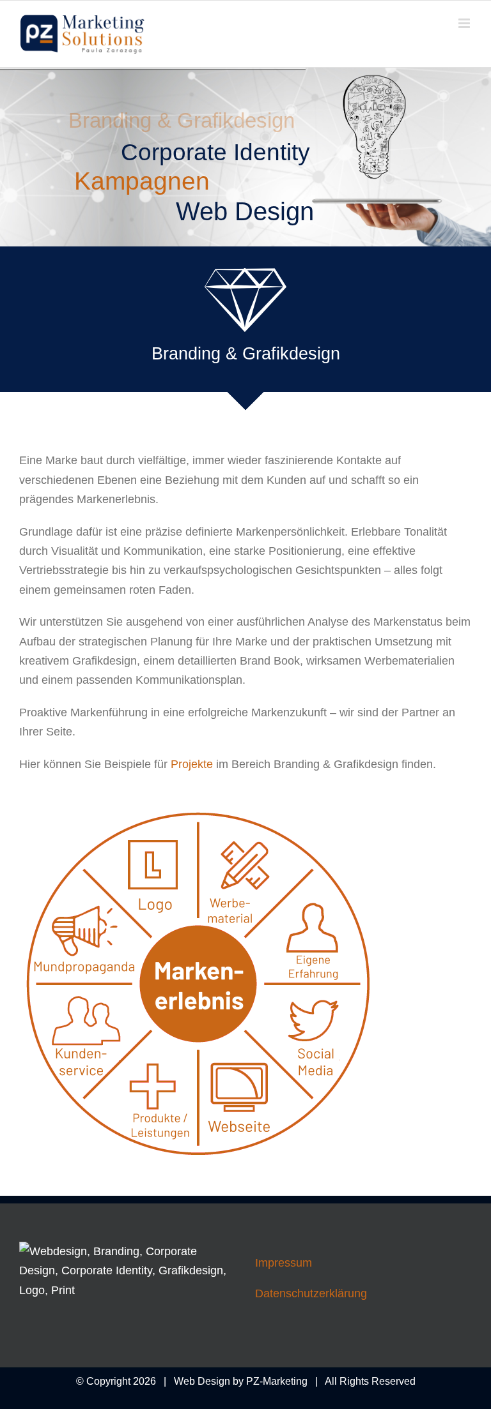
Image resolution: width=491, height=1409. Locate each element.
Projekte (192, 764)
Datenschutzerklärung (311, 1293)
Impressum (283, 1262)
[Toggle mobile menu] (465, 23)
